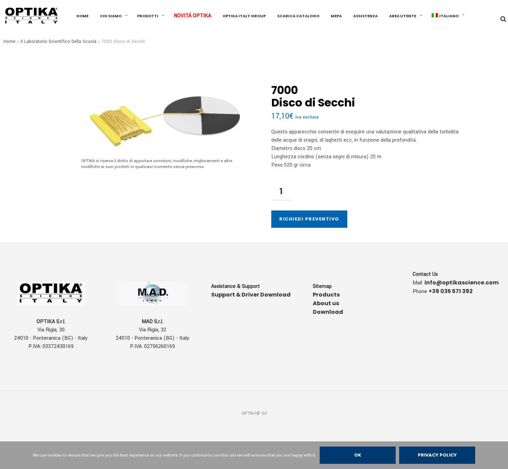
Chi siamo (111, 16)
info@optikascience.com (461, 283)
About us (326, 303)
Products (326, 295)
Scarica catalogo (298, 16)
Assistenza (365, 16)
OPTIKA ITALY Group (244, 16)
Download (328, 312)
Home (9, 41)
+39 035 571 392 (451, 291)
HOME (82, 16)
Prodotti (147, 16)
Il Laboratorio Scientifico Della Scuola (58, 41)
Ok (357, 455)
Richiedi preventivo (309, 219)
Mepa (336, 16)
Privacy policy (437, 455)
